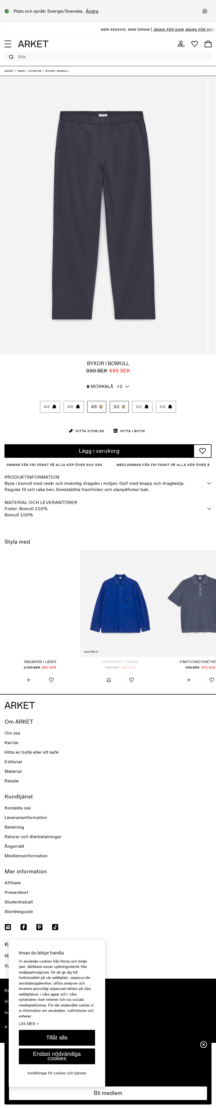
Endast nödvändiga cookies (57, 1056)
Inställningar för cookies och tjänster (56, 1073)
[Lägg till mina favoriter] (202, 451)
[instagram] (7, 927)
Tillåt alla (57, 1037)
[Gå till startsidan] (33, 44)
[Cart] (208, 44)
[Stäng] (205, 11)
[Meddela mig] (109, 680)
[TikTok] (55, 927)
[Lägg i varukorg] (28, 680)
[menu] (7, 44)
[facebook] (23, 927)
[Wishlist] (194, 44)
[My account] (181, 44)
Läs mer (29, 1023)
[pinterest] (39, 927)
